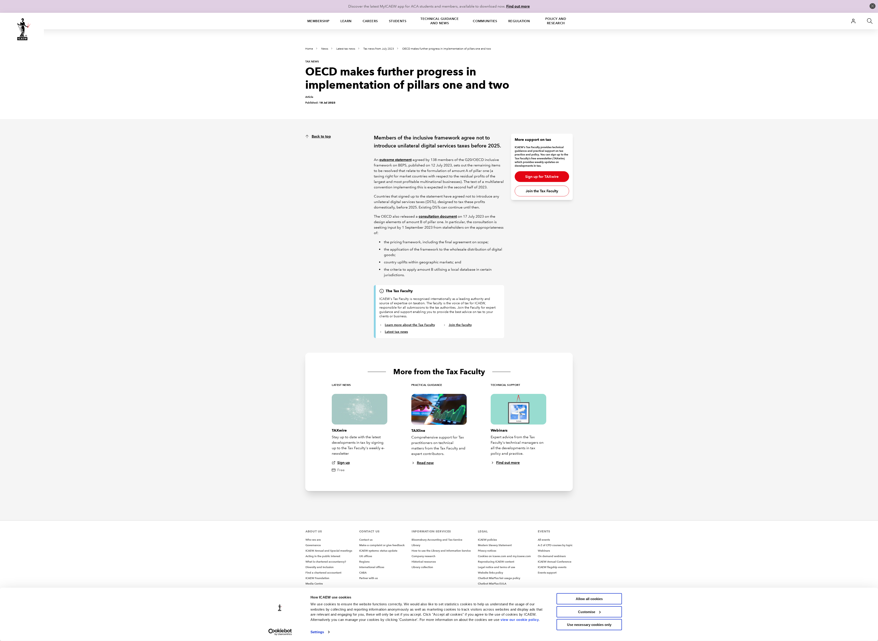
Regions (364, 561)
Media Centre (314, 583)
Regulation (519, 21)
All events (544, 539)
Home (309, 49)
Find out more (518, 6)
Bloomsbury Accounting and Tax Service (437, 539)
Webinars (544, 550)
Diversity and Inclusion (319, 567)
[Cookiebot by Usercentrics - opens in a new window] (280, 632)
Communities (485, 21)
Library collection (422, 567)
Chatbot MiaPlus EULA (492, 583)
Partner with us (368, 578)
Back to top (321, 136)
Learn (345, 21)
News (324, 49)
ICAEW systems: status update (378, 550)
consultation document (438, 216)
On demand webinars (552, 556)
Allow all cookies (589, 599)
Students (398, 21)
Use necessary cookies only (589, 625)
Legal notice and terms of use (496, 567)
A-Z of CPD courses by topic (555, 545)
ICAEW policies (487, 539)
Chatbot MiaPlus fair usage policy (499, 578)
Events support (547, 572)
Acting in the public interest (322, 556)
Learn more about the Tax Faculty (410, 325)
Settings (317, 632)
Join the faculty (460, 325)
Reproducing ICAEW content (496, 561)
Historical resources (424, 561)
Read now (425, 463)
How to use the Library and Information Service (441, 550)
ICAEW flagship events (552, 567)
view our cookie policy (520, 619)
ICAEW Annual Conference (554, 561)
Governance (313, 545)
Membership (318, 21)
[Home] (21, 29)
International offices (371, 567)
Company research (423, 556)
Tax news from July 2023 (378, 49)
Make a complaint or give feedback (382, 545)
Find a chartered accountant (323, 572)
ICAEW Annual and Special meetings (328, 550)
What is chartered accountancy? (325, 561)
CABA (363, 572)
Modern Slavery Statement (495, 545)
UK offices (365, 556)
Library (416, 545)
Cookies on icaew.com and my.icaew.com (504, 556)
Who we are (313, 539)
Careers (370, 21)
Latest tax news (345, 49)
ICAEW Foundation (317, 578)
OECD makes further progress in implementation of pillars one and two (446, 49)
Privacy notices (487, 550)
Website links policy (490, 572)
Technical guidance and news (439, 21)
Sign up (343, 462)
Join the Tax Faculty (542, 191)
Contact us (365, 539)
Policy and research (555, 21)
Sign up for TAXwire (542, 176)
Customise (586, 612)
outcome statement (395, 160)
